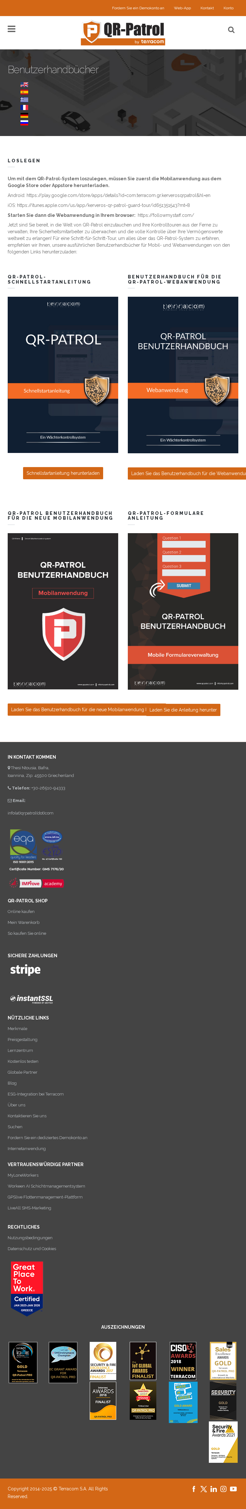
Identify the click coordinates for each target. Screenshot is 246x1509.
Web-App (182, 8)
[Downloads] (24, 99)
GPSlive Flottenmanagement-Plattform (45, 1197)
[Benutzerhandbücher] (24, 114)
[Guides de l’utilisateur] (24, 107)
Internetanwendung (27, 1148)
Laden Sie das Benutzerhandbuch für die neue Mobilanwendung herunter (87, 709)
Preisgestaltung (22, 1039)
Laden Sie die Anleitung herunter (183, 709)
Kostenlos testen (23, 1061)
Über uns (16, 1105)
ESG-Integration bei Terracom (36, 1094)
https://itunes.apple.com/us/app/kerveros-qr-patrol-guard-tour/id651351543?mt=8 (103, 205)
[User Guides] (24, 84)
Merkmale (17, 1028)
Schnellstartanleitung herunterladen (63, 473)
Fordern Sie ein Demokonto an (138, 8)
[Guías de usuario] (24, 91)
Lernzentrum (20, 1050)
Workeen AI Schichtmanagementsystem (46, 1186)
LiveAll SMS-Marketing (29, 1208)
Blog (12, 1083)
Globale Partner (22, 1072)
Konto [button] (229, 8)
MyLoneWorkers (23, 1175)
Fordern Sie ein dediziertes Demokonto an (47, 1137)
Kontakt (207, 8)
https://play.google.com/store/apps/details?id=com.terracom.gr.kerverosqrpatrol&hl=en (118, 195)
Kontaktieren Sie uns (27, 1115)
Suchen (15, 1126)
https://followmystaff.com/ (166, 215)
